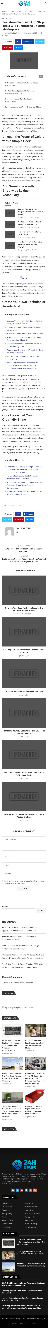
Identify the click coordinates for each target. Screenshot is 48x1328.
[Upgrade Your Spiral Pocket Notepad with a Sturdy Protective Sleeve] (10, 213)
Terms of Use (30, 1217)
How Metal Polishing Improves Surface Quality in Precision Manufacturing (33, 1110)
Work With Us (7, 1203)
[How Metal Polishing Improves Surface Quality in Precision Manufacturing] (35, 1096)
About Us (23, 1323)
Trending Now (30, 1227)
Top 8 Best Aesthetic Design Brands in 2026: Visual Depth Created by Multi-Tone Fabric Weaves (12, 1111)
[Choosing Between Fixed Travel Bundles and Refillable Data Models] (35, 1031)
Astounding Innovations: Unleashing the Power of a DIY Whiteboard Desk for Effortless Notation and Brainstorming (22, 365)
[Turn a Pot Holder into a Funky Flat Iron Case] (10, 234)
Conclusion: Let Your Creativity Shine (24, 107)
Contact (33, 1323)
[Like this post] (19, 41)
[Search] (46, 3)
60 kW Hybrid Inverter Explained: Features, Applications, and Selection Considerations (11, 1045)
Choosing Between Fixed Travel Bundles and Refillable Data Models (34, 1044)
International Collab (32, 1213)
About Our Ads (7, 1220)
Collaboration (7, 1207)
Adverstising (29, 1210)
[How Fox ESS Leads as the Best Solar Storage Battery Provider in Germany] (12, 1063)
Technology (6, 1227)
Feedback (5, 1217)
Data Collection (31, 1207)
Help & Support (31, 1220)
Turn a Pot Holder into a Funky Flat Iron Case (25, 333)
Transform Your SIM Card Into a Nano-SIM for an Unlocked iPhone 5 (30, 244)
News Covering (31, 1224)
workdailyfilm (15, 33)
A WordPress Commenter (12, 983)
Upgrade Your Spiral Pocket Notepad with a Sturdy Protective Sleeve (30, 211)
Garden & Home (17, 11)
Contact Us (29, 1203)
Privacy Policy (7, 1213)
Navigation (29, 983)
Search (5, 906)
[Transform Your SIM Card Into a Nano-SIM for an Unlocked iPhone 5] (10, 245)
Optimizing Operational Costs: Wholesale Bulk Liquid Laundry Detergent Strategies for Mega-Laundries (35, 1078)
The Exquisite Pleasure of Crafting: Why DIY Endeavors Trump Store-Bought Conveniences (24, 485)
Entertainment (7, 1224)
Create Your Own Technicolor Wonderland (19, 100)
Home (4, 11)
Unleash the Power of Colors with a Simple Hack (21, 84)
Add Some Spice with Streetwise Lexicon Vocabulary (20, 92)
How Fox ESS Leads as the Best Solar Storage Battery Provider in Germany (11, 1077)
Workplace (6, 1210)
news (20, 505)
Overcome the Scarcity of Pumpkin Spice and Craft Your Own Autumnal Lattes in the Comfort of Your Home (25, 469)
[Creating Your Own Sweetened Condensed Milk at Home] (10, 224)
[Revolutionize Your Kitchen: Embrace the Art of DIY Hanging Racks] (24, 754)
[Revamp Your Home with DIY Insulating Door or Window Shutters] (24, 796)
